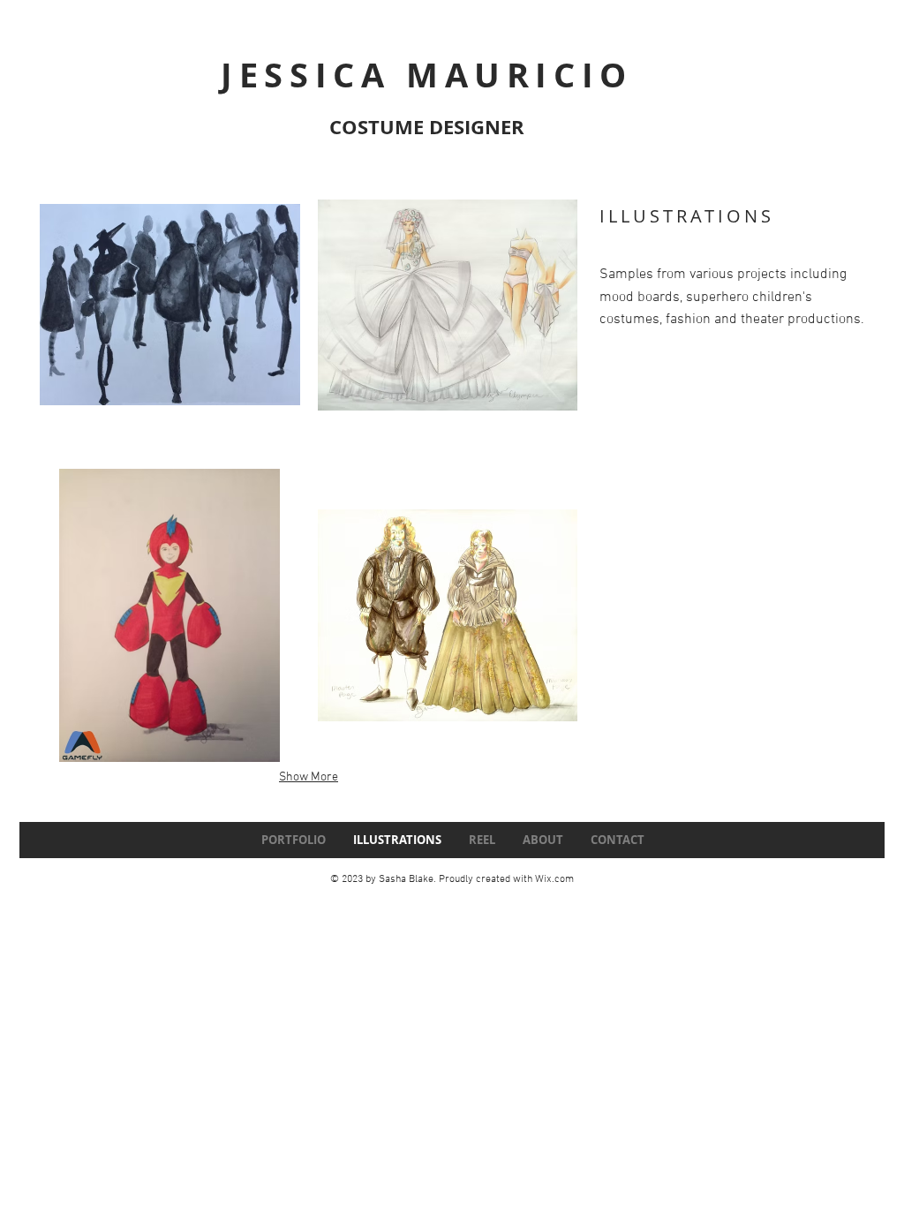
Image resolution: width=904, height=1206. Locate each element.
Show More (308, 777)
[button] (170, 304)
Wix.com (554, 879)
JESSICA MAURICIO (427, 74)
